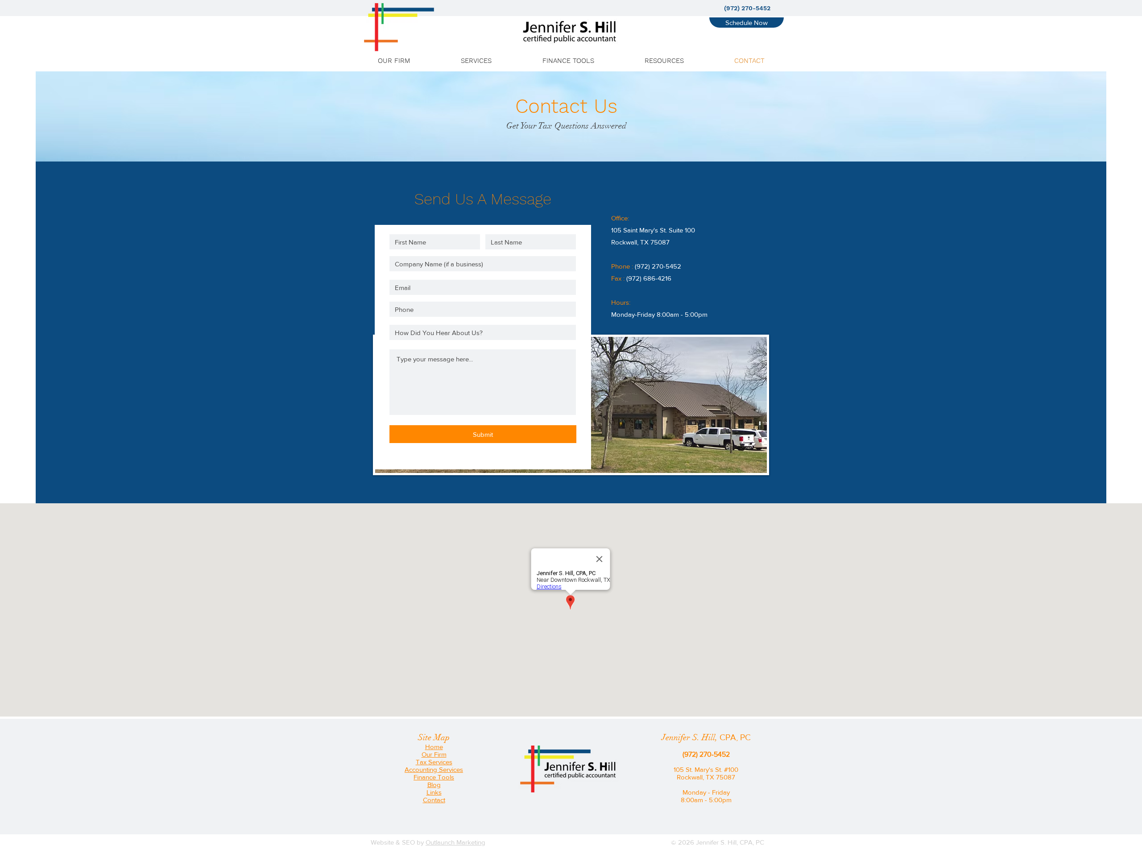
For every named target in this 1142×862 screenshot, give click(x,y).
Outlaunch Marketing (455, 842)
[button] (476, 61)
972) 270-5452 (659, 266)
